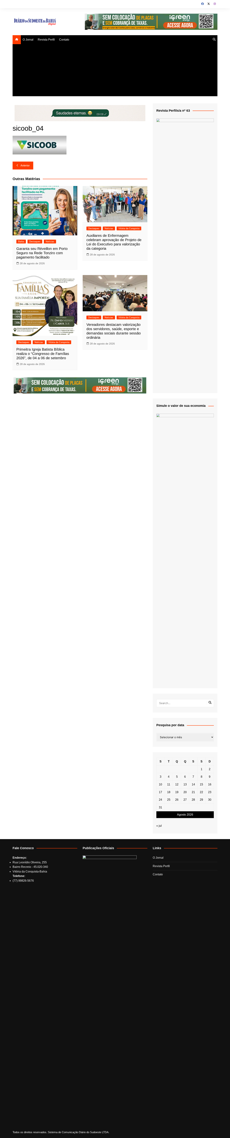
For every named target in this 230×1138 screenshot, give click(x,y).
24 (160, 799)
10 (160, 784)
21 (193, 792)
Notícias (50, 241)
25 (168, 799)
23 (209, 792)
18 (168, 792)
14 (193, 784)
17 (160, 792)
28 (193, 799)
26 (176, 799)
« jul (159, 825)
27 (185, 799)
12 (176, 784)
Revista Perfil (46, 39)
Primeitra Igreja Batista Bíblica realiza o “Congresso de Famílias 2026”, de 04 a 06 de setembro (42, 353)
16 (209, 784)
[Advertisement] (115, 71)
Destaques (34, 241)
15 (201, 784)
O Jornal (28, 39)
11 (168, 784)
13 (185, 784)
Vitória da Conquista (128, 228)
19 (176, 792)
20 (185, 792)
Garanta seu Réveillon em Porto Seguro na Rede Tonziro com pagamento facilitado (42, 253)
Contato (64, 39)
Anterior (25, 165)
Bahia (21, 241)
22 (201, 792)
